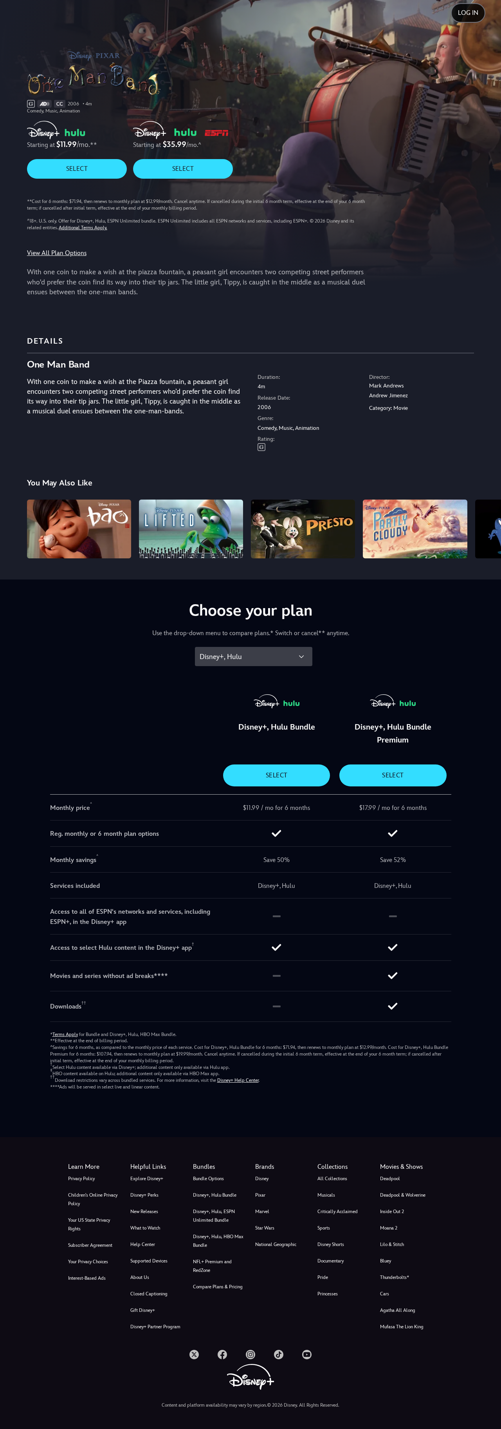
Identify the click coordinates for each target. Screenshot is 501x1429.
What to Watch (145, 1228)
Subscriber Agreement (90, 1245)
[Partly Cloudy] (415, 529)
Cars (384, 1294)
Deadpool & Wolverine (402, 1195)
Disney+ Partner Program (155, 1326)
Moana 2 (388, 1228)
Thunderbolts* (394, 1277)
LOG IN (468, 12)
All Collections (332, 1178)
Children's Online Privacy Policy (92, 1199)
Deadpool (390, 1178)
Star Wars (264, 1228)
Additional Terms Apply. (83, 227)
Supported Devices (149, 1261)
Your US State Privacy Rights (89, 1224)
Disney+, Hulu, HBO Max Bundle (218, 1241)
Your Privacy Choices (88, 1261)
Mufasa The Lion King (402, 1326)
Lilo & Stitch (392, 1244)
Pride (322, 1277)
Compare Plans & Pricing (218, 1287)
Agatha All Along (397, 1310)
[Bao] (79, 529)
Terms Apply (65, 1034)
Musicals (326, 1195)
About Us (139, 1277)
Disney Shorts (330, 1244)
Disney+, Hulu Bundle (214, 1195)
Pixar (260, 1195)
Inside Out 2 (392, 1211)
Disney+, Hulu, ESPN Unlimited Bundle (214, 1216)
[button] (156, 1166)
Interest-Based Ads (87, 1278)
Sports (323, 1228)
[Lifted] (191, 529)
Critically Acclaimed (337, 1211)
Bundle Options (208, 1178)
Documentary (330, 1261)
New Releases (144, 1211)
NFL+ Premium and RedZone (212, 1266)
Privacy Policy (81, 1178)
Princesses (327, 1294)
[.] (194, 1354)
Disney (262, 1178)
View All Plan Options (57, 253)
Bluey (385, 1261)
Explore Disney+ (146, 1178)
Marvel (262, 1211)
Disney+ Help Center (238, 1080)
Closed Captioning (149, 1294)
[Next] (486, 527)
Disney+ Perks (144, 1195)
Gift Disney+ (142, 1310)
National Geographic (275, 1244)
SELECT (77, 168)
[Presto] (303, 529)
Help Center (142, 1244)
